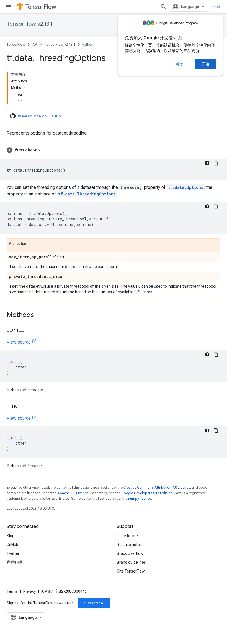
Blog (10, 535)
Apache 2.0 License (73, 493)
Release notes (129, 544)
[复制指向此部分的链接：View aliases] (45, 149)
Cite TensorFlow (131, 571)
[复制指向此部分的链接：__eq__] (29, 330)
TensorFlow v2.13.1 (30, 23)
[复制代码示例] (215, 163)
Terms (12, 591)
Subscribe (93, 602)
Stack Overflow (130, 553)
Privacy (29, 591)
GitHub (12, 544)
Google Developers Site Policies (146, 493)
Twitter (13, 553)
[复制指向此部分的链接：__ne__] (29, 406)
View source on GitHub (39, 116)
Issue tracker (128, 535)
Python (87, 44)
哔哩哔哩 (14, 562)
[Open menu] (8, 6)
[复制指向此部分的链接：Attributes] (31, 244)
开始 (205, 63)
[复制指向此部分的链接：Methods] (39, 315)
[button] (113, 149)
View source (19, 342)
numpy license (139, 498)
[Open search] (163, 6)
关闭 (180, 64)
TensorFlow (16, 44)
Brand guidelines (131, 562)
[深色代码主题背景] (207, 163)
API (35, 44)
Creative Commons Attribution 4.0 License (156, 487)
